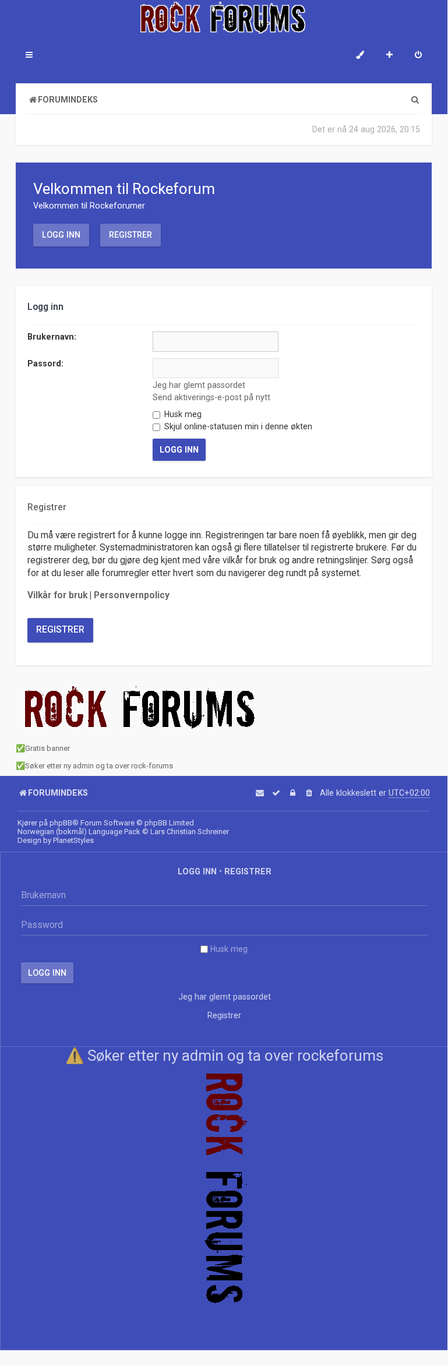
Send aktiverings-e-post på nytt (211, 397)
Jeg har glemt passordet (199, 385)
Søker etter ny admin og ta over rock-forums (99, 765)
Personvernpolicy (132, 595)
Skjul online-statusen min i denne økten (237, 426)
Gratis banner (47, 748)
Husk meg (182, 414)
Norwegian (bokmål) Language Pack (78, 831)
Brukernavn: (51, 336)
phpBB (61, 822)
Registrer (130, 234)
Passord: (45, 363)
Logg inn (61, 234)
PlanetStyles (73, 840)
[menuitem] (418, 56)
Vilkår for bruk (57, 595)
